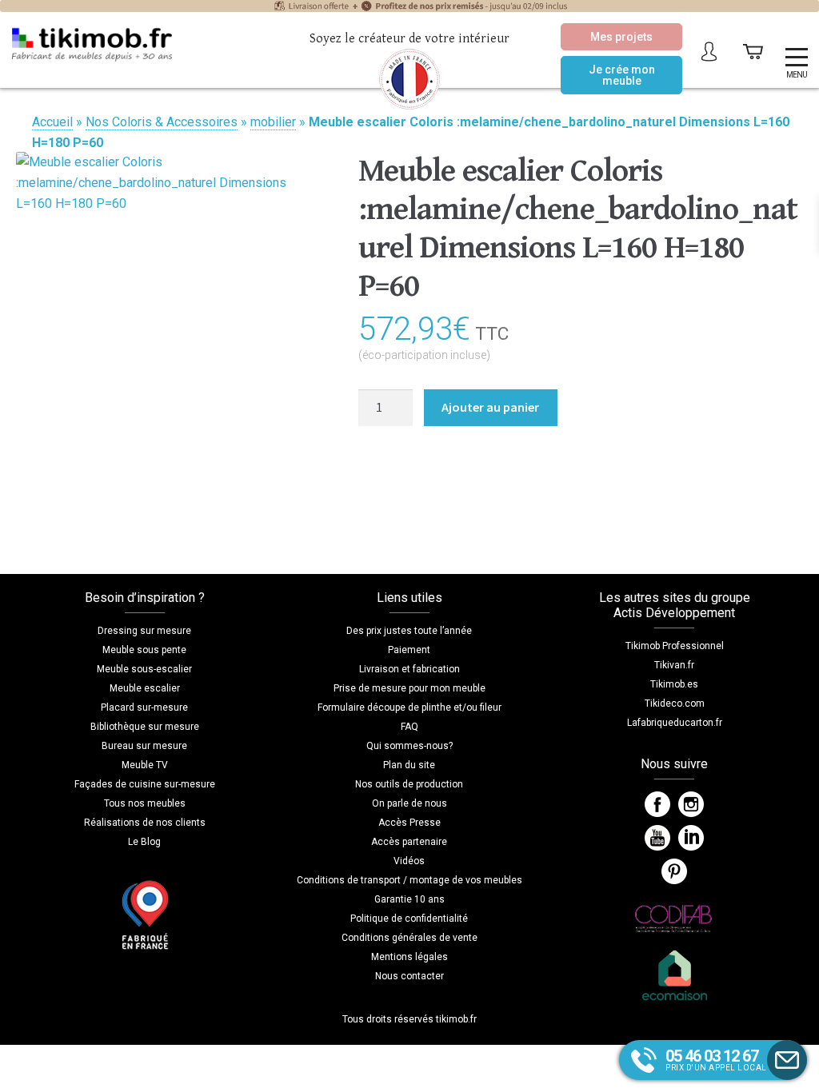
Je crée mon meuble (622, 75)
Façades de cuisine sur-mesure (144, 784)
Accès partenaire (409, 841)
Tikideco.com (675, 703)
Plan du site (409, 765)
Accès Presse (409, 822)
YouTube (657, 838)
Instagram (691, 804)
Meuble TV (145, 765)
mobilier (273, 122)
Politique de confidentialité (409, 918)
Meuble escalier (145, 688)
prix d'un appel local (716, 1059)
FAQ (409, 726)
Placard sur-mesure (144, 707)
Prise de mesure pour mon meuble (409, 688)
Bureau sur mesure (144, 745)
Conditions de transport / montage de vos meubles (409, 880)
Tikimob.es (674, 684)
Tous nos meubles (145, 803)
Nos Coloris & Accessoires (162, 122)
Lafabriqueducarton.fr (674, 722)
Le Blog (144, 841)
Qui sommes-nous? (409, 745)
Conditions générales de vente (409, 937)
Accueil (52, 122)
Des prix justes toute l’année (409, 630)
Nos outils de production (409, 784)
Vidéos (409, 861)
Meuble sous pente (144, 650)
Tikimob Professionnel (674, 646)
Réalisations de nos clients (145, 822)
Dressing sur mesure (144, 630)
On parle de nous (409, 803)
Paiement (409, 650)
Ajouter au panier (490, 407)
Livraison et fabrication (409, 669)
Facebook (657, 804)
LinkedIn (691, 838)
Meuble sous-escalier (144, 669)
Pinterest (674, 871)
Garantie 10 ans (409, 899)
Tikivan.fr (674, 665)
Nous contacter (409, 976)
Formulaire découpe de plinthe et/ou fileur (409, 707)
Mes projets (621, 36)
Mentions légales (409, 956)
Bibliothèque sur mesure (144, 726)
